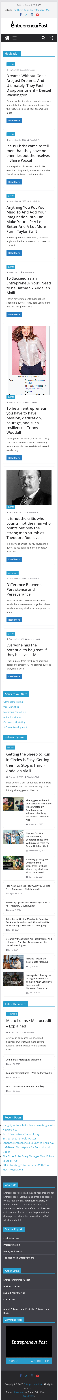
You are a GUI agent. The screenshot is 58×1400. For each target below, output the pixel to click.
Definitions (12, 573)
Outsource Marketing (14, 722)
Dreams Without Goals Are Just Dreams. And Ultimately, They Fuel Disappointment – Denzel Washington (28, 85)
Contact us (9, 1299)
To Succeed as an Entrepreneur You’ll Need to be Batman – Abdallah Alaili (28, 285)
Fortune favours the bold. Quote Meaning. (37, 960)
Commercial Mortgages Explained (23, 1059)
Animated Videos (12, 717)
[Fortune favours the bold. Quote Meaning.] (13, 962)
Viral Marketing (11, 706)
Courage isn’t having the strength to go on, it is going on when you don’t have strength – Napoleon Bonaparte (39, 982)
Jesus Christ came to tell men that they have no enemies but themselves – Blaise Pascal (28, 153)
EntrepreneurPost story (32, 1200)
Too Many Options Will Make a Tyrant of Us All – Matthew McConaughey (28, 904)
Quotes (11, 64)
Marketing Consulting (14, 711)
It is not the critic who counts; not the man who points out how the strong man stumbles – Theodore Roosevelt (28, 528)
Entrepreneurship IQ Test (16, 1279)
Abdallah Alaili (28, 69)
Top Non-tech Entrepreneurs (18, 1257)
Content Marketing (13, 701)
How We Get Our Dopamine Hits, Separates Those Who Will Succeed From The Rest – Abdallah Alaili (37, 840)
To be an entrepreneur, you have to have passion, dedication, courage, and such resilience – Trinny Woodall (26, 420)
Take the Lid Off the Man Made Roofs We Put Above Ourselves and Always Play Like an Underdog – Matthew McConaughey (27, 922)
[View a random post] (51, 38)
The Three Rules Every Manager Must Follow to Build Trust (32, 11)
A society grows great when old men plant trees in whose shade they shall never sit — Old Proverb (37, 866)
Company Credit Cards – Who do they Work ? (29, 1072)
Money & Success (12, 1251)
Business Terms (11, 1286)
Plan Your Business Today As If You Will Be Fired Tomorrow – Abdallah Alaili (28, 887)
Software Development (15, 727)
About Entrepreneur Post (16, 1309)
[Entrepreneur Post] (7, 38)
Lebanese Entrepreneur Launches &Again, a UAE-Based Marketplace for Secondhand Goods (28, 1147)
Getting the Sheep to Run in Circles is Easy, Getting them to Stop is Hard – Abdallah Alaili (28, 762)
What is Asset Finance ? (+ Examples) (25, 1086)
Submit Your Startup (14, 1292)
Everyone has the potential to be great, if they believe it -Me (26, 649)
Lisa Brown (29, 1032)
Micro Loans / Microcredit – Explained (28, 1023)
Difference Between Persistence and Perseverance (24, 589)
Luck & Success (11, 1238)
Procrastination (11, 1244)
